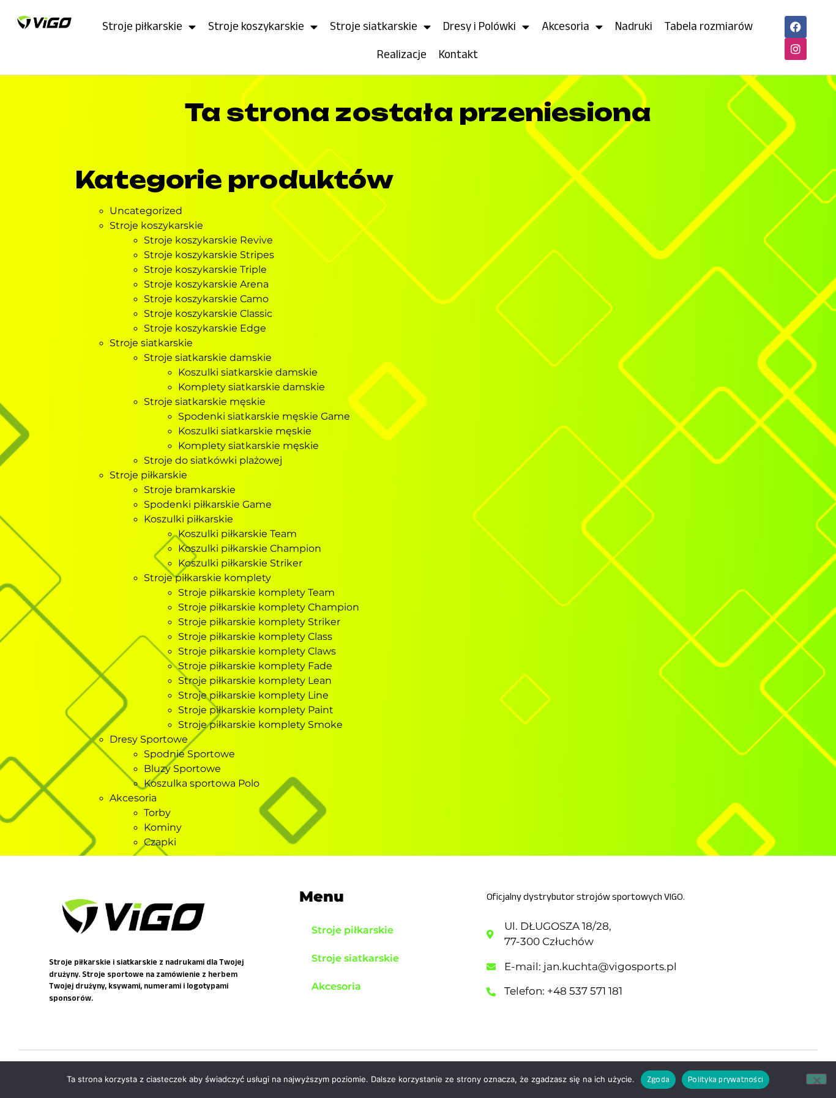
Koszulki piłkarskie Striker (240, 563)
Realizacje (402, 54)
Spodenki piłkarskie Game (208, 504)
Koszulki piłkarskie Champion (249, 548)
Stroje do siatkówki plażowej (213, 460)
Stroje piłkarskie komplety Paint (256, 710)
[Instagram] (796, 49)
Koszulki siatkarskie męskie (245, 431)
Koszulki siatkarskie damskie (248, 372)
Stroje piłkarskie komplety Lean (255, 680)
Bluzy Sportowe (182, 768)
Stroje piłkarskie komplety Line (253, 695)
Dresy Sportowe (149, 739)
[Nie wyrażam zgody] (816, 1079)
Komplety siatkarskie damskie (251, 387)
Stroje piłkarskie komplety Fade (255, 666)
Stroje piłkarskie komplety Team (256, 592)
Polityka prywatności (725, 1079)
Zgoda (658, 1079)
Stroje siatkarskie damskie (208, 357)
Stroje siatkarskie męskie (205, 401)
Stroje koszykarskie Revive (208, 240)
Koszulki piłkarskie (188, 519)
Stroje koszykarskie (256, 26)
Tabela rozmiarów (709, 26)
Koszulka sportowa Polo (201, 783)
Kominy (163, 827)
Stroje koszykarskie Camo (206, 299)
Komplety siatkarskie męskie (248, 445)
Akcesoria (565, 26)
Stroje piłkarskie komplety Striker (259, 622)
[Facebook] (796, 27)
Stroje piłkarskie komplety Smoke (260, 724)
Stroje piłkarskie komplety (207, 578)
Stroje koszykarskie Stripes (209, 255)
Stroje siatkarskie (373, 26)
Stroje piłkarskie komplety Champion (268, 607)
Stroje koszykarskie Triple (205, 269)
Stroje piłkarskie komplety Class (255, 636)
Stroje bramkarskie (190, 489)
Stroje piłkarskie (142, 26)
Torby (157, 812)
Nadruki (633, 26)
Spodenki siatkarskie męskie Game (264, 416)
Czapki (160, 842)
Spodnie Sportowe (189, 754)
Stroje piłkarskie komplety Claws (257, 651)
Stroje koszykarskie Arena (206, 284)
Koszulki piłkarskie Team (237, 534)
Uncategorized (146, 211)
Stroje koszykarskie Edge (205, 328)
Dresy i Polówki (479, 26)
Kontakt (458, 54)
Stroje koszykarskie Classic (208, 313)
